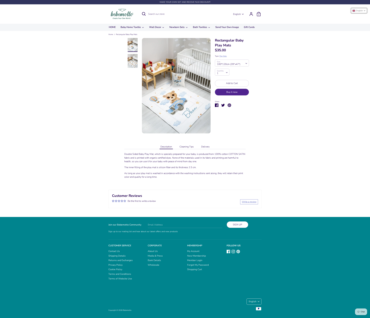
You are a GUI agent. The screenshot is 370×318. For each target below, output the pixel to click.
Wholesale (153, 265)
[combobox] (232, 63)
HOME (112, 27)
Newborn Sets (177, 27)
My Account (193, 251)
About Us (153, 251)
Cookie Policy (115, 269)
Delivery (205, 146)
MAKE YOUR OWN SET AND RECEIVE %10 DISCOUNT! (185, 2)
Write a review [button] (249, 201)
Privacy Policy (115, 265)
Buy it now (231, 92)
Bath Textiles (200, 27)
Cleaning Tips (187, 146)
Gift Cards (249, 27)
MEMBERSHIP (194, 245)
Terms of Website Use (120, 278)
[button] (359, 10)
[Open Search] (144, 14)
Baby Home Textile (131, 27)
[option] (176, 87)
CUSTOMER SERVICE (119, 245)
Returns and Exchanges (120, 260)
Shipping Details (117, 255)
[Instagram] (233, 251)
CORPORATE (155, 245)
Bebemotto (127, 310)
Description (166, 146)
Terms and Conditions (119, 274)
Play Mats (223, 56)
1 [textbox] (217, 73)
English (237, 14)
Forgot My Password (198, 265)
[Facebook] (228, 251)
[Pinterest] (238, 251)
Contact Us (114, 251)
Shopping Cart (194, 269)
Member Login (194, 260)
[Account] (251, 12)
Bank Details (154, 260)
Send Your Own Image (227, 27)
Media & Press (155, 255)
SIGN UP (237, 224)
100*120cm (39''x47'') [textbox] (228, 64)
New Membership (196, 255)
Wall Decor (155, 27)
